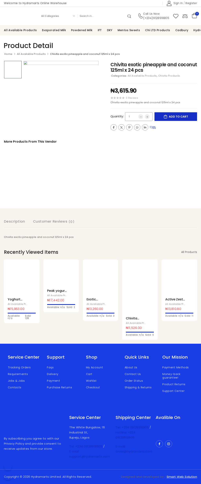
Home (8, 54)
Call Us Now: (151, 14)
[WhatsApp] (137, 127)
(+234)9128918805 (156, 18)
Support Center (173, 391)
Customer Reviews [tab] (53, 221)
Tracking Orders (19, 367)
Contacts (14, 387)
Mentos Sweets (129, 30)
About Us (131, 367)
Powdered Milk (82, 30)
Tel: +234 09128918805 (86, 446)
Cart (89, 374)
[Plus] (147, 116)
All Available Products (20, 30)
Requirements (18, 374)
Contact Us (133, 374)
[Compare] (185, 16)
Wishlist (91, 381)
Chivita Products (169, 76)
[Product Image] (61, 98)
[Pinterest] (129, 127)
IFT (100, 30)
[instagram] (168, 443)
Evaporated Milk (54, 30)
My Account (94, 367)
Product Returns (173, 384)
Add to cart (178, 117)
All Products (189, 252)
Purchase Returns (59, 387)
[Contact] (140, 16)
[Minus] (140, 116)
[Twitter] (121, 127)
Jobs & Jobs (16, 381)
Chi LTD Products (157, 30)
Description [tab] (14, 221)
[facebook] (159, 443)
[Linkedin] (145, 127)
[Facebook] (114, 127)
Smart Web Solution (182, 477)
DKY (109, 30)
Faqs (50, 367)
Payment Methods (175, 367)
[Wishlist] (175, 16)
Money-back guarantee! (171, 376)
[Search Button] (130, 16)
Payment (53, 381)
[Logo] (19, 16)
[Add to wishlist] (151, 127)
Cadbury (181, 30)
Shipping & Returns (138, 387)
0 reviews (132, 98)
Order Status (134, 381)
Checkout (93, 387)
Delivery (52, 374)
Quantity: (117, 116)
